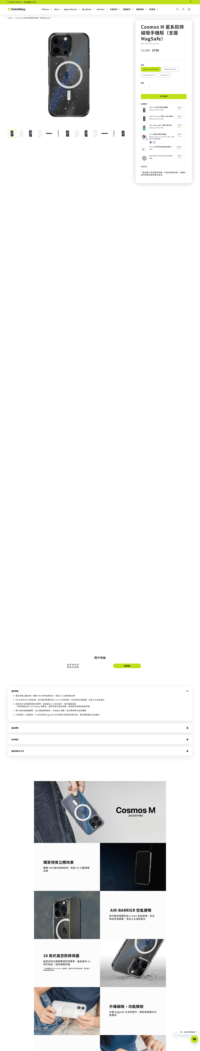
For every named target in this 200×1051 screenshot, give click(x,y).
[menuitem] (47, 9)
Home (10, 18)
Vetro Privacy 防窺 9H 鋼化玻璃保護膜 (162, 116)
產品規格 (14, 728)
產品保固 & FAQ (17, 751)
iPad (56, 9)
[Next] (191, 1)
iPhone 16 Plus (170, 69)
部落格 (152, 9)
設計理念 (14, 739)
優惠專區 (140, 9)
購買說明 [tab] (144, 166)
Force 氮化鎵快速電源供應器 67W (161, 147)
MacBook (86, 9)
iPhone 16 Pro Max (150, 69)
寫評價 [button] (127, 665)
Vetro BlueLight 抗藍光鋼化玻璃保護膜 (162, 125)
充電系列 (114, 9)
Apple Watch (70, 9)
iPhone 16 (165, 75)
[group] (100, 2)
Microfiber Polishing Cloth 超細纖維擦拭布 (162, 156)
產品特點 (14, 691)
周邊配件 (127, 9)
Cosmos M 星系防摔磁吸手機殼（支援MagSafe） (33, 18)
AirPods (101, 9)
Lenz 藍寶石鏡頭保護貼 (157, 134)
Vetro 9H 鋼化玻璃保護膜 (158, 107)
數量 (142, 83)
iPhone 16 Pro (149, 75)
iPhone (45, 9)
